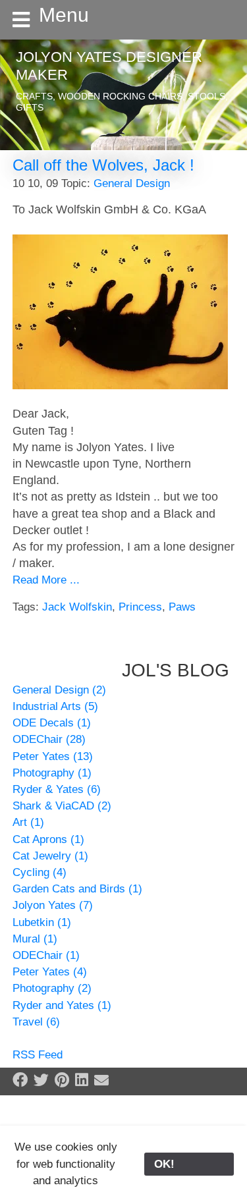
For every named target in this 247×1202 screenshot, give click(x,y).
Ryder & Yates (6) (57, 789)
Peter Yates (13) (53, 756)
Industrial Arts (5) (55, 706)
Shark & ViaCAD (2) (62, 806)
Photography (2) (52, 988)
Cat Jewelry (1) (50, 856)
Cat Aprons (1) (48, 839)
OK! (189, 1164)
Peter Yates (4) (50, 972)
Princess (140, 607)
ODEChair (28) (49, 739)
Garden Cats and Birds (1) (77, 889)
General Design (132, 183)
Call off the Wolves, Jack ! (103, 165)
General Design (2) (59, 690)
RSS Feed (38, 1055)
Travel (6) (36, 1022)
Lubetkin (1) (42, 922)
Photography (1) (52, 773)
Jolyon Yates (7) (53, 905)
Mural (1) (35, 939)
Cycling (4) (40, 872)
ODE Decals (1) (52, 723)
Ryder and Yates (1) (62, 1005)
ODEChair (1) (46, 955)
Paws (182, 607)
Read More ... (46, 580)
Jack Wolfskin (77, 607)
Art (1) (28, 822)
